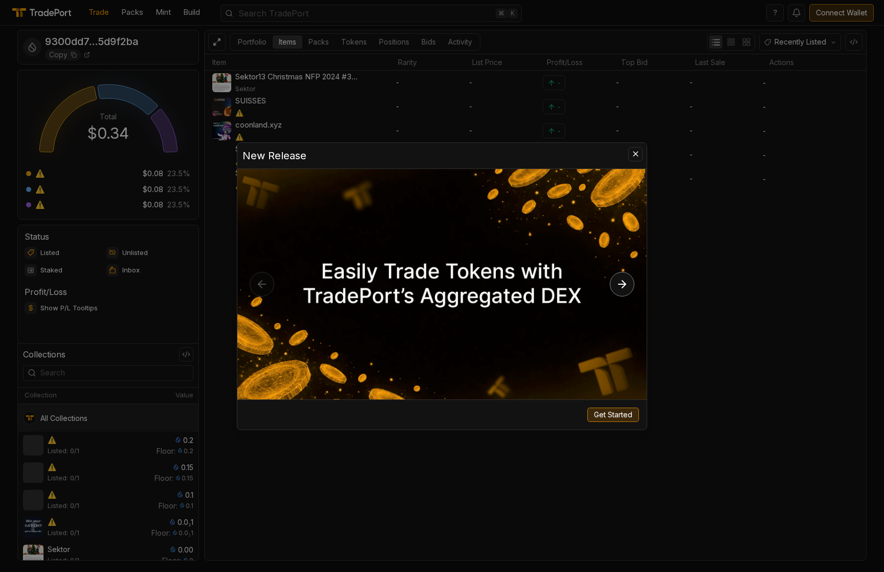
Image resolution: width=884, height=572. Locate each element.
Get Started (613, 414)
